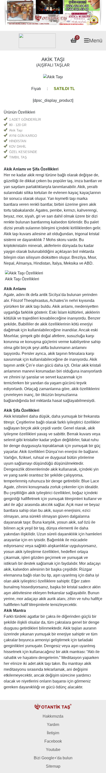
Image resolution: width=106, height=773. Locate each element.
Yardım (53, 724)
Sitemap (53, 766)
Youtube (53, 749)
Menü (95, 41)
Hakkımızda (53, 716)
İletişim (53, 733)
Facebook (53, 741)
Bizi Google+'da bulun (53, 758)
